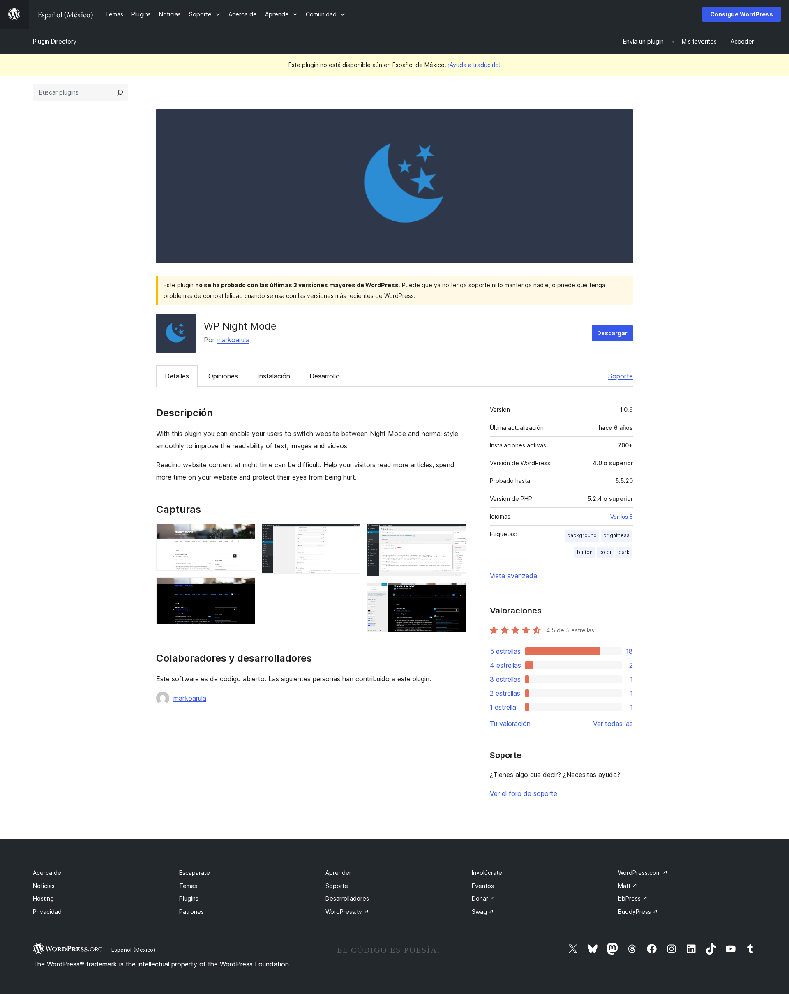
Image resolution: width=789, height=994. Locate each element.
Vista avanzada (513, 576)
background (582, 535)
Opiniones (223, 376)
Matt (627, 885)
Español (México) (133, 949)
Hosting (43, 898)
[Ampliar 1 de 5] (244, 535)
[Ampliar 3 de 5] (349, 535)
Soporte (620, 376)
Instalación (273, 376)
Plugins (188, 898)
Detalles (177, 376)
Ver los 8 (621, 516)
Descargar (612, 333)
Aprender (338, 872)
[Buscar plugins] (120, 92)
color (605, 552)
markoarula (233, 340)
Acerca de (47, 872)
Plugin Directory (54, 41)
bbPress (633, 898)
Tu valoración (510, 724)
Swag (483, 911)
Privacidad (47, 911)
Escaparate (194, 872)
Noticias (44, 885)
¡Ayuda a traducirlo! (474, 64)
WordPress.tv (347, 911)
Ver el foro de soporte (523, 793)
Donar (483, 898)
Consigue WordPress (741, 14)
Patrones (191, 911)
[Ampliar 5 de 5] (455, 594)
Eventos (483, 885)
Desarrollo (324, 376)
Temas (188, 885)
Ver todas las (613, 724)
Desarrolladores (347, 898)
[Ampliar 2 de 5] (244, 588)
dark (624, 552)
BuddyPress (638, 911)
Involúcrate (487, 872)
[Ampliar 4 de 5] (455, 535)
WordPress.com (643, 872)
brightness (616, 535)
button (585, 552)
